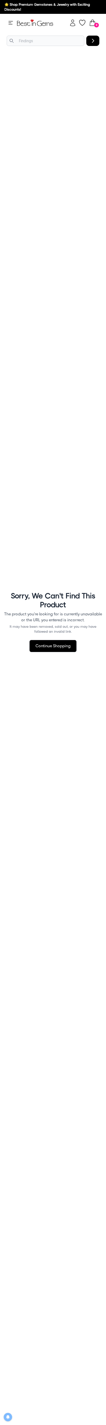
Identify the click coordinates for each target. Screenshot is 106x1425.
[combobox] (45, 41)
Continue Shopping (53, 646)
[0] (92, 23)
